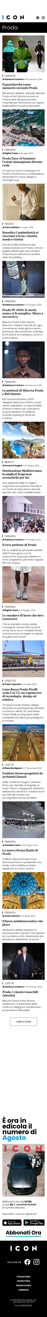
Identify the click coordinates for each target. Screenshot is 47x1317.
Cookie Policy (23, 1280)
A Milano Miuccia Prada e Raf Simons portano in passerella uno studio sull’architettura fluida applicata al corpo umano (22, 863)
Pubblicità (24, 1289)
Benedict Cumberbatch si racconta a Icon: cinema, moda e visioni (20, 236)
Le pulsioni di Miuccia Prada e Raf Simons (22, 392)
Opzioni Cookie (23, 1285)
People (9, 224)
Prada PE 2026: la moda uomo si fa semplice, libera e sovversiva (22, 313)
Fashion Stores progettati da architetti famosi (22, 775)
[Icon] (13, 18)
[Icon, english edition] (37, 18)
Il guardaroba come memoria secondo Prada (19, 86)
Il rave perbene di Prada (19, 545)
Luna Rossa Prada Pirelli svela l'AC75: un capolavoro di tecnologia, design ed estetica (22, 694)
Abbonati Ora (23, 1232)
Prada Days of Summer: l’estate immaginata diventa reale (22, 161)
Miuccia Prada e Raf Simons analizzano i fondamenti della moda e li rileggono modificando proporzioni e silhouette (21, 1005)
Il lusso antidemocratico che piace (22, 923)
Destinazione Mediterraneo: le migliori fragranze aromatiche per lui (22, 474)
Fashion (10, 76)
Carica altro (23, 1021)
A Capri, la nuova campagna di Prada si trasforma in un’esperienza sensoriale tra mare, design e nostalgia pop (23, 175)
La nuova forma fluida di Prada (20, 852)
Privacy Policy (23, 1276)
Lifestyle (10, 681)
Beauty (9, 462)
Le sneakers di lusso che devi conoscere (22, 617)
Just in (9, 765)
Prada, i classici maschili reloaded (20, 993)
